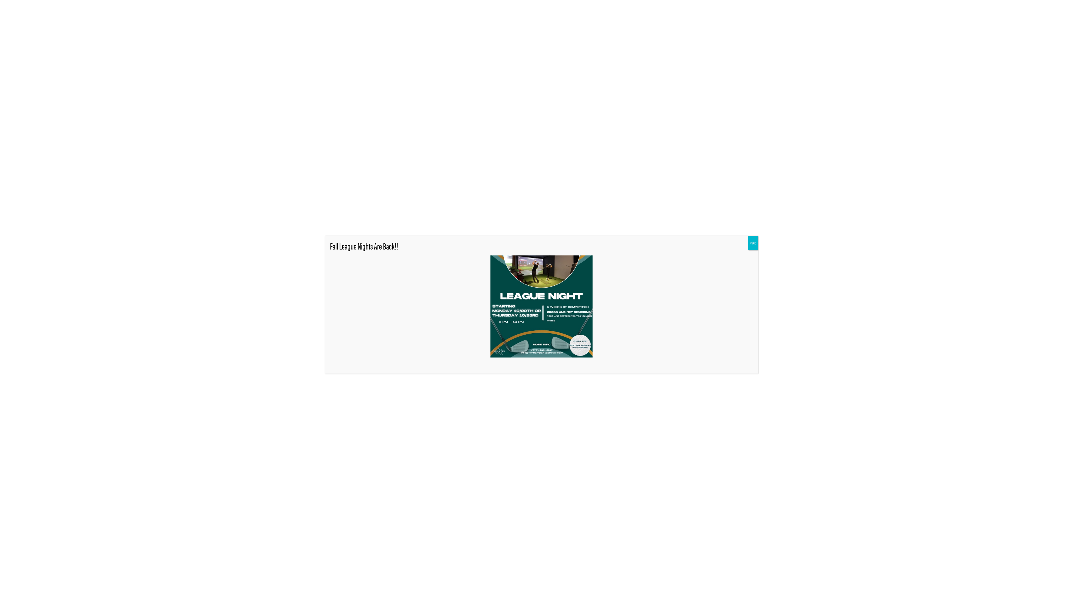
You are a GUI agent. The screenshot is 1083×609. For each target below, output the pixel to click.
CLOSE (753, 243)
